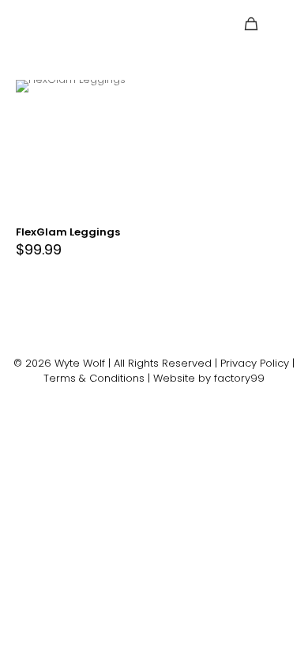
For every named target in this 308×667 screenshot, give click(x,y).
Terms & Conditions (94, 378)
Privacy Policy (254, 363)
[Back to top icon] (154, 348)
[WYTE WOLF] (51, 23)
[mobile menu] (286, 23)
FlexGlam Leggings (68, 231)
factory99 (239, 378)
